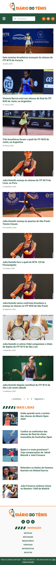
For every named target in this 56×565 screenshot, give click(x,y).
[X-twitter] (44, 19)
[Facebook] (48, 19)
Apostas (28, 552)
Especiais (28, 545)
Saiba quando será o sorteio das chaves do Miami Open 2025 (35, 416)
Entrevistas (28, 549)
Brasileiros (28, 541)
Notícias (28, 533)
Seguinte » (40, 398)
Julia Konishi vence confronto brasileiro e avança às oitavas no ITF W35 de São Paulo (25, 304)
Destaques (28, 537)
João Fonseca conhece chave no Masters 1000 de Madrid (35, 487)
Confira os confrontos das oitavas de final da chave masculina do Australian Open (36, 434)
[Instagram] (53, 19)
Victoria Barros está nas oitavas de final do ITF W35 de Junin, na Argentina (27, 100)
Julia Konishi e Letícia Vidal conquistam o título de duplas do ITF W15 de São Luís (27, 345)
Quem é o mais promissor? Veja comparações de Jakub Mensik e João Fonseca (35, 452)
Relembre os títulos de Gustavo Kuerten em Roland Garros (36, 469)
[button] (4, 18)
